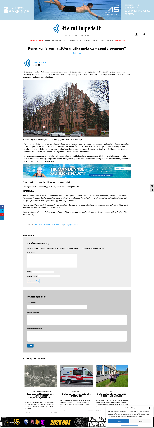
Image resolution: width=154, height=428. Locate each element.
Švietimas (77, 53)
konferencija (38, 224)
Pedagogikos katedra (72, 224)
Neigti (141, 421)
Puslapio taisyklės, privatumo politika (129, 425)
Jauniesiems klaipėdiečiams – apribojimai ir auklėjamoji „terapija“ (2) (41, 395)
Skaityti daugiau (53, 412)
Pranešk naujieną (120, 40)
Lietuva (102, 40)
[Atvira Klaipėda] (77, 32)
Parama (41, 40)
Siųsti (30, 346)
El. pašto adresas (32, 276)
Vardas (29, 272)
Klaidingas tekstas (33, 312)
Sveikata (79, 40)
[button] (150, 408)
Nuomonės (87, 40)
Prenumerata (33, 40)
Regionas (95, 40)
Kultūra (72, 40)
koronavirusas (49, 224)
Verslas (65, 40)
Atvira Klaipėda (40, 62)
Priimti (119, 421)
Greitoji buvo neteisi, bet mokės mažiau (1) (76, 394)
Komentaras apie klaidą (34, 329)
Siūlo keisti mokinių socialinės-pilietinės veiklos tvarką (112, 394)
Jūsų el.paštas (32, 303)
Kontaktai (110, 40)
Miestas (47, 40)
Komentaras (31, 253)
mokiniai (59, 224)
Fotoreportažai (56, 40)
